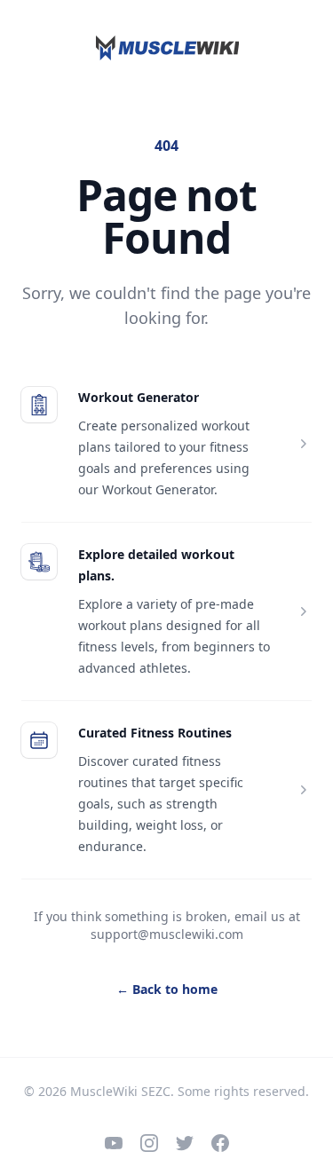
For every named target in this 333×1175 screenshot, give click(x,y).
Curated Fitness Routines (155, 732)
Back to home (167, 989)
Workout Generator (138, 397)
